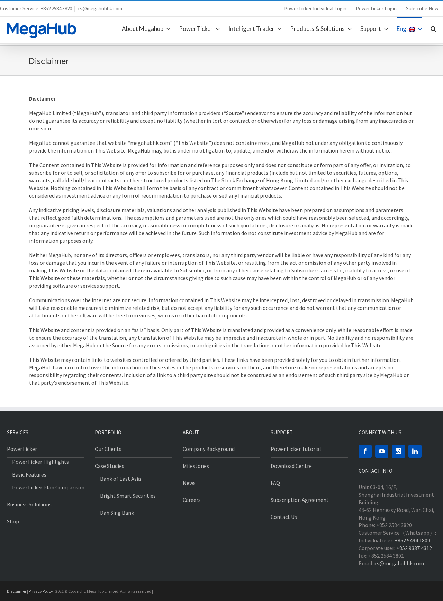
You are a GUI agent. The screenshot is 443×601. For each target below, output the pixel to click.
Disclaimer (16, 591)
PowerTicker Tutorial (296, 448)
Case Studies (109, 465)
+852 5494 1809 (412, 540)
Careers (192, 499)
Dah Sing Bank (117, 512)
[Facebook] (365, 451)
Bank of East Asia (120, 478)
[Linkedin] (415, 451)
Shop (13, 521)
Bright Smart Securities (128, 495)
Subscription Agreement (300, 499)
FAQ (275, 482)
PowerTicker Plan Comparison (48, 487)
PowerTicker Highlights (40, 461)
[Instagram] (398, 451)
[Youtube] (381, 451)
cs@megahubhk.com (100, 8)
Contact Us (284, 516)
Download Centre (291, 465)
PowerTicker (22, 448)
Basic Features (29, 474)
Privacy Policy (41, 591)
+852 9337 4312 (414, 548)
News (189, 482)
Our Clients (108, 448)
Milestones (196, 465)
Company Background (209, 448)
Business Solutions (29, 504)
